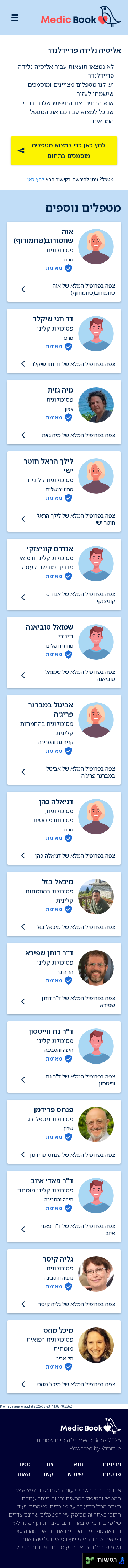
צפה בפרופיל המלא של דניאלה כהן (75, 855)
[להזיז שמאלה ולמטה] (88, 1562)
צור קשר (47, 1469)
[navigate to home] (81, 18)
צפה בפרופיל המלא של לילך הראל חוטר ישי (76, 519)
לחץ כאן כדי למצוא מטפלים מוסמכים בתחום (69, 150)
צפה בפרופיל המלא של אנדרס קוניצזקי (80, 597)
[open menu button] (15, 18)
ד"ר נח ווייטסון (51, 1031)
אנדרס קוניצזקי (50, 548)
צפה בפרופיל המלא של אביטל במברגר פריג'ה (80, 772)
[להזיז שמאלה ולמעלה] (88, 1559)
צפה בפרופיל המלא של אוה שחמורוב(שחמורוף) (84, 289)
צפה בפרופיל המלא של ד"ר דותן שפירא (78, 1001)
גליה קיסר (58, 1259)
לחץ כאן (35, 179)
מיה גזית (60, 390)
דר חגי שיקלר (53, 318)
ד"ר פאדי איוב (52, 1180)
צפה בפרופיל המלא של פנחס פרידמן (72, 1154)
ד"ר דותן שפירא (49, 953)
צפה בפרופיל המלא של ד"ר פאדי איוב (77, 1229)
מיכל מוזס (58, 1330)
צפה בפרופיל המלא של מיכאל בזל (76, 926)
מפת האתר (23, 1469)
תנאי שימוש (75, 1469)
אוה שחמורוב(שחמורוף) (43, 236)
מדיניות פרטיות (112, 1469)
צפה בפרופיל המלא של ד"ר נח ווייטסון (80, 1080)
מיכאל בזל (57, 881)
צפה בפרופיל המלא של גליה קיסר (76, 1304)
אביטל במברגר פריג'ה (50, 709)
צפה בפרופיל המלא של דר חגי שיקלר (73, 363)
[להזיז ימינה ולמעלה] (92, 1559)
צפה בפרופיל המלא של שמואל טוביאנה (80, 675)
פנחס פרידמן (53, 1109)
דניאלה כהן (56, 801)
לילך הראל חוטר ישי (48, 465)
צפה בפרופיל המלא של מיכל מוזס (76, 1384)
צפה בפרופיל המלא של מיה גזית (78, 435)
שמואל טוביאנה (49, 627)
